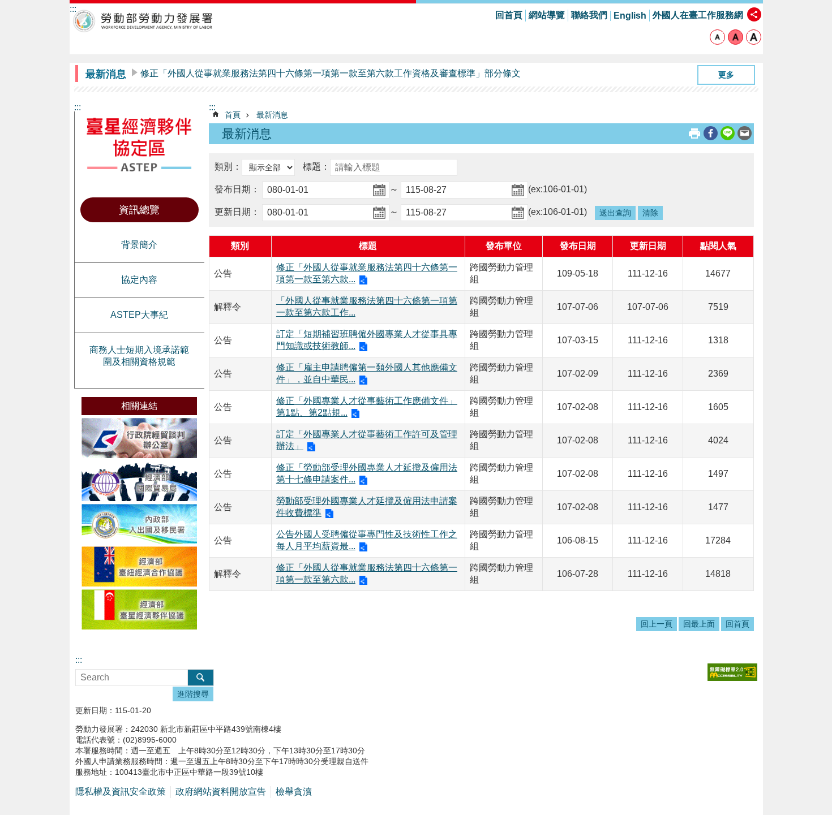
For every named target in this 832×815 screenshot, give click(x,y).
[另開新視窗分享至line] (728, 133)
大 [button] (753, 37)
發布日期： (237, 190)
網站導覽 (547, 15)
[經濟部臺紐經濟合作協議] (139, 566)
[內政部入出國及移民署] (139, 524)
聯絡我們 (589, 15)
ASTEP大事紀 (139, 315)
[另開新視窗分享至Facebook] (711, 133)
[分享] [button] (754, 14)
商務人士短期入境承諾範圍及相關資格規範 (139, 355)
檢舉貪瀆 (294, 791)
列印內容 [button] (694, 133)
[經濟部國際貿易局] (139, 481)
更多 (726, 74)
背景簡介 (139, 244)
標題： (316, 167)
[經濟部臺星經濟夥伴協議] (139, 609)
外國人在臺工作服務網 (698, 15)
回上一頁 (656, 623)
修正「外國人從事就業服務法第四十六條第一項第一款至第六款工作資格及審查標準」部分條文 (330, 73)
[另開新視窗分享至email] (744, 133)
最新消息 (272, 114)
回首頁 (508, 15)
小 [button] (717, 37)
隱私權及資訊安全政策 (120, 791)
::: (77, 107)
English (630, 15)
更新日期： (237, 212)
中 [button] (735, 37)
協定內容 (139, 279)
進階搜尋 (193, 693)
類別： (228, 167)
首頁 (233, 114)
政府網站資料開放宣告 (220, 791)
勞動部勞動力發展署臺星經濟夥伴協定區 (143, 20)
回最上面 (699, 623)
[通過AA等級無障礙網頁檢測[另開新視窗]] (732, 672)
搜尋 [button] (200, 677)
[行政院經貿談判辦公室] (139, 438)
